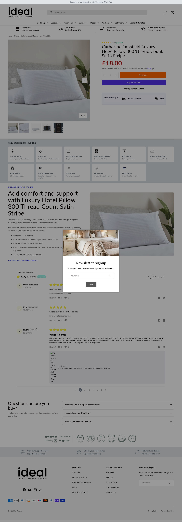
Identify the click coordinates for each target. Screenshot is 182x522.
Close (91, 284)
